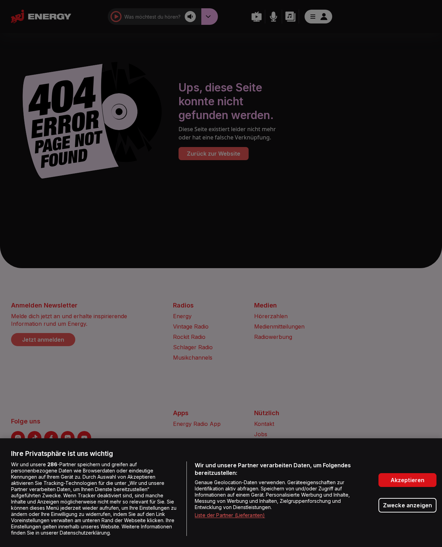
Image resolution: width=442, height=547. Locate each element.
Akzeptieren (408, 480)
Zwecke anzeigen (407, 505)
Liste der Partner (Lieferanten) (230, 515)
